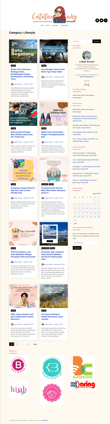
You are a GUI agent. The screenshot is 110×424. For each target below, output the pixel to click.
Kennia (75, 180)
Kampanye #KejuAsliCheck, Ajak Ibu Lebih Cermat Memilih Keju (23, 190)
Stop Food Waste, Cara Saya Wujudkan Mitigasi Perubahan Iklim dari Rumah (23, 254)
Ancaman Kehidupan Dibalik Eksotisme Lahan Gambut (52, 316)
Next (35, 344)
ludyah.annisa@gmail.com (87, 77)
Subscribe (77, 248)
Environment (45, 184)
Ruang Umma (77, 173)
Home (42, 25)
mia (74, 160)
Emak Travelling (45, 248)
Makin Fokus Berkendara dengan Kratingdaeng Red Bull (52, 134)
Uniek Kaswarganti (79, 153)
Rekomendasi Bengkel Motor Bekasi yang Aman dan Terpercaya (22, 134)
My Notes (55, 25)
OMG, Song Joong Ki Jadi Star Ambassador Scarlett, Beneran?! (22, 316)
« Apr (75, 224)
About (47, 25)
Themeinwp (44, 420)
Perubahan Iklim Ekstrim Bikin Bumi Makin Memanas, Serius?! (53, 190)
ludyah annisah (18, 84)
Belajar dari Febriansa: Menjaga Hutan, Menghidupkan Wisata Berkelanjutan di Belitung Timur (22, 74)
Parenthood (64, 25)
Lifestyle (13, 65)
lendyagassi (76, 166)
